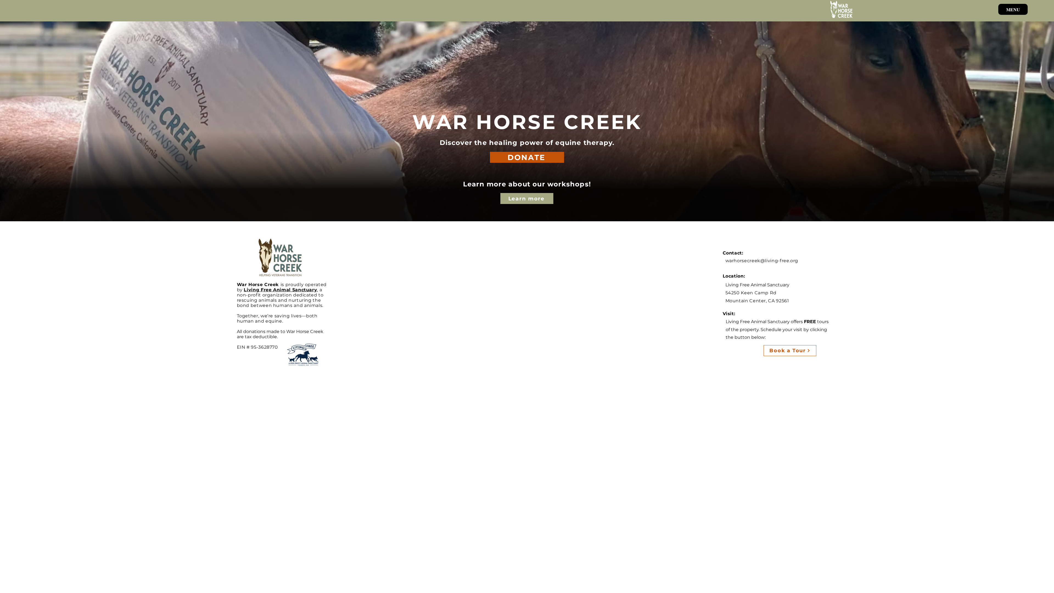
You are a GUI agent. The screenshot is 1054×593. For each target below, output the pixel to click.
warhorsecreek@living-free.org (761, 260)
